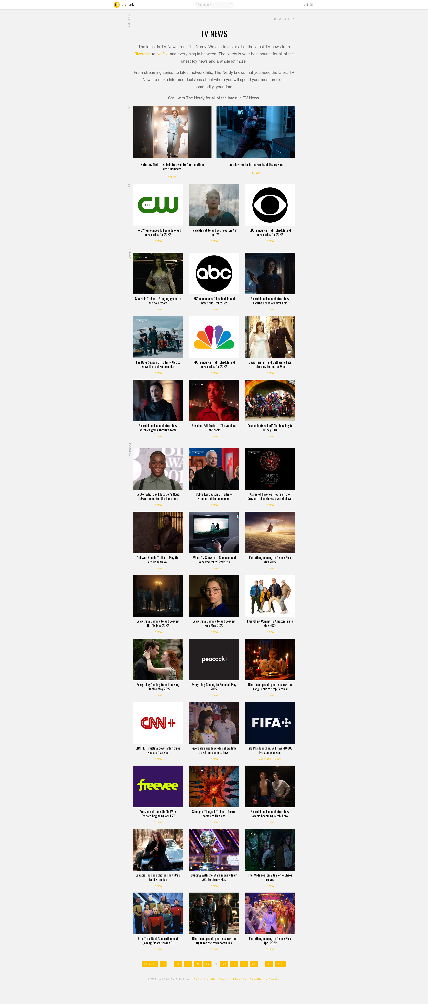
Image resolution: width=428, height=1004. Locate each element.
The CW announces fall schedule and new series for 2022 (158, 232)
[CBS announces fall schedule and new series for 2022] (270, 205)
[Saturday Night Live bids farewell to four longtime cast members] (172, 132)
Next (281, 964)
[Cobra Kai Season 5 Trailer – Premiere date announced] (214, 469)
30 (253, 964)
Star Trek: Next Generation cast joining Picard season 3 (158, 940)
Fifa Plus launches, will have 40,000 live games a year (270, 750)
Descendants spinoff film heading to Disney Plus (270, 427)
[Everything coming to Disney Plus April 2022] (270, 913)
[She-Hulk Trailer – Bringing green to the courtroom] (158, 273)
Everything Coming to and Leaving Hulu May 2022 (214, 623)
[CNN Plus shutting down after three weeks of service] (158, 723)
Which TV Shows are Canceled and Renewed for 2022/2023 (214, 559)
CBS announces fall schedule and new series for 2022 (270, 232)
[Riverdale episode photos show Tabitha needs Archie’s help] (270, 273)
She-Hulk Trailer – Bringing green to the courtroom (158, 300)
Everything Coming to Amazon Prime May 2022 (270, 623)
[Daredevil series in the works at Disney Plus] (256, 132)
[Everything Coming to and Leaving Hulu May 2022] (214, 596)
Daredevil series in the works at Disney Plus (256, 164)
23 (188, 964)
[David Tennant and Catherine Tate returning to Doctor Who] (270, 337)
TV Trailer (142, 257)
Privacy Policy (239, 979)
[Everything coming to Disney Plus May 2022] (270, 532)
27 (224, 964)
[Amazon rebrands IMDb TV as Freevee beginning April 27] (158, 786)
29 (244, 964)
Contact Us (224, 979)
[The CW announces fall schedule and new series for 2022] (158, 205)
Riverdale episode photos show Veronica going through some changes (158, 430)
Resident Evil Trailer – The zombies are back (214, 427)
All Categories (272, 979)
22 (178, 964)
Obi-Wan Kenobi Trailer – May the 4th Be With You (158, 559)
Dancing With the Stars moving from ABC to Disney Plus (214, 877)
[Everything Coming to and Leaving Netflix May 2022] (158, 596)
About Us (210, 979)
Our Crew (198, 979)
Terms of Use (256, 979)
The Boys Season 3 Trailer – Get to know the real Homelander (158, 364)
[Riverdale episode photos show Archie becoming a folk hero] (270, 786)
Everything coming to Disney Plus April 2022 (270, 940)
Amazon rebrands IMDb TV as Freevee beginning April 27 (158, 813)
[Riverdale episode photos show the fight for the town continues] (214, 913)
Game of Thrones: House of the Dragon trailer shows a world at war (270, 496)
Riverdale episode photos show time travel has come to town (214, 750)
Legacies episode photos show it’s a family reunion (158, 877)
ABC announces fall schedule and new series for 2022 (214, 300)
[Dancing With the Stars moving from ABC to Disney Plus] (214, 850)
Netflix (162, 53)
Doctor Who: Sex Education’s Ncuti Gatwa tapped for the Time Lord (158, 496)
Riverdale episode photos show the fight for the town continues (214, 940)
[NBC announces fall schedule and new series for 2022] (214, 337)
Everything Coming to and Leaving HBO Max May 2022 (158, 686)
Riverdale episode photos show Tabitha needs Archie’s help (270, 300)
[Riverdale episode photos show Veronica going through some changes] (158, 400)
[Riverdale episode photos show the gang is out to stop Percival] (270, 659)
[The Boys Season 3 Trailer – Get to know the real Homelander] (158, 337)
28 (234, 964)
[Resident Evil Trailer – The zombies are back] (214, 400)
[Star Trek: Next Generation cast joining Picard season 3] (158, 913)
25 (207, 964)
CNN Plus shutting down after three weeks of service (158, 750)
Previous (149, 964)
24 (197, 964)
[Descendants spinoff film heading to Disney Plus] (270, 400)
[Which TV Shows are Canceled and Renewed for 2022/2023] (214, 532)
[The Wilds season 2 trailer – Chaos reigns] (270, 850)
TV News (172, 177)
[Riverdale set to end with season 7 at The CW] (214, 205)
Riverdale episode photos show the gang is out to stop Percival (270, 686)
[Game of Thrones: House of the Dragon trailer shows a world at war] (270, 469)
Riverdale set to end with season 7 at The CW (214, 232)
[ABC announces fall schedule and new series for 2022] (214, 273)
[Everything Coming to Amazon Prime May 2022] (270, 596)
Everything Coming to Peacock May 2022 (214, 686)
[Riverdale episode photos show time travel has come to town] (214, 723)
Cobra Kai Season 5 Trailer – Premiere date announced (214, 496)
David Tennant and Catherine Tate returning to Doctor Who (270, 364)
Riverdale (142, 53)
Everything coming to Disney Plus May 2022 (270, 559)
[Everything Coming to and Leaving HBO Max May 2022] (158, 659)
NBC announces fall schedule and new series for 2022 (214, 364)
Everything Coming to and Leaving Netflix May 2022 (158, 623)
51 (269, 964)
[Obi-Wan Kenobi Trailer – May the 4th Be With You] (158, 532)
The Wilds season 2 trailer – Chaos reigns (270, 877)
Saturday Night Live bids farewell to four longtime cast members (172, 166)
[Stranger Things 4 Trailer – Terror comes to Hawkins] (214, 786)
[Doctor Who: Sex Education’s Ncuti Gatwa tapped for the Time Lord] (158, 469)
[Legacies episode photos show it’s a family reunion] (158, 850)
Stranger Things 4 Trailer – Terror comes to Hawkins (214, 813)
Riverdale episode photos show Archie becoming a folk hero (270, 813)
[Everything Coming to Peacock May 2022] (214, 659)
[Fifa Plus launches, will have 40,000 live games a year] (270, 723)
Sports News (265, 759)
